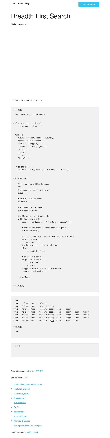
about (36, 432)
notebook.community (20, 3)
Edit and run (89, 4)
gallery (29, 432)
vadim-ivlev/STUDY (34, 371)
